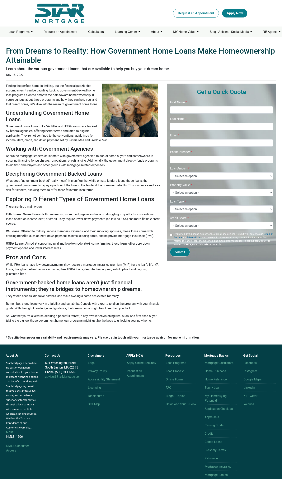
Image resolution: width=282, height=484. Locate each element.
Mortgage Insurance (218, 466)
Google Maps (253, 379)
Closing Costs (214, 425)
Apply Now (235, 13)
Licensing (94, 387)
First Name (178, 102)
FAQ (168, 387)
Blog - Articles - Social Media (230, 31)
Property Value (181, 185)
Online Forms (175, 379)
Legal (91, 363)
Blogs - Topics (175, 396)
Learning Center (126, 31)
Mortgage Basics (216, 475)
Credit (209, 433)
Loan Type (178, 201)
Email (174, 135)
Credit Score (179, 218)
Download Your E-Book (181, 404)
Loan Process (175, 371)
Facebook (250, 363)
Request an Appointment (196, 13)
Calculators (96, 31)
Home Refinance (216, 379)
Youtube (249, 404)
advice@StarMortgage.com (63, 377)
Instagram (250, 371)
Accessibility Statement (104, 379)
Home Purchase (215, 371)
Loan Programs (19, 31)
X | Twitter (250, 396)
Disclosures (96, 396)
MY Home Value (184, 31)
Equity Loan (212, 387)
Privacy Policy (194, 237)
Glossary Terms (215, 450)
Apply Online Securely (141, 363)
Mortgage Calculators (219, 363)
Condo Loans (213, 442)
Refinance (211, 458)
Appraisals (212, 417)
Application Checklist (219, 409)
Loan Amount (180, 168)
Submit (180, 252)
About (155, 31)
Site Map (94, 404)
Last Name (178, 119)
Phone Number (181, 152)
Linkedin (249, 387)
